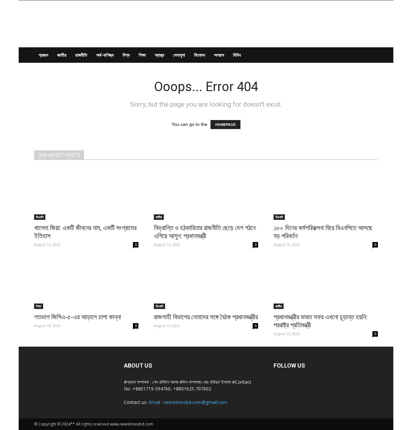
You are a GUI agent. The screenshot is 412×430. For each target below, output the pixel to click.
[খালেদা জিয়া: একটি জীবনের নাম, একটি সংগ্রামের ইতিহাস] (86, 194)
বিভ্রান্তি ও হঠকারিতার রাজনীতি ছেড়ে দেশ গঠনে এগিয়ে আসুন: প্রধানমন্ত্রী (205, 232)
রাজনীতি (81, 55)
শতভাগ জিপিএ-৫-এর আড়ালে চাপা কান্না (77, 317)
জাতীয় (61, 55)
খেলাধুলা (179, 55)
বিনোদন (199, 55)
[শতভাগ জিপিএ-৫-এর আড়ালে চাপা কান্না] (86, 283)
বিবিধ (237, 55)
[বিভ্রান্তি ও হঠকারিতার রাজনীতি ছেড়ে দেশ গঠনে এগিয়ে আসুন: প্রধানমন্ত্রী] (206, 194)
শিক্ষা (142, 55)
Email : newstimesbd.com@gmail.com (188, 402)
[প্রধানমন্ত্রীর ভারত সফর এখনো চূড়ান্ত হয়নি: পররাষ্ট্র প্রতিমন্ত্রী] (326, 283)
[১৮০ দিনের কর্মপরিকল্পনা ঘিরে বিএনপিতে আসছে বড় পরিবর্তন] (326, 194)
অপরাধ (219, 55)
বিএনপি (39, 217)
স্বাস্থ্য (159, 55)
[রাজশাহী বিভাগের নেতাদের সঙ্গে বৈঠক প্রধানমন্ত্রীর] (206, 283)
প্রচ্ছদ (43, 55)
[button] (370, 55)
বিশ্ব (126, 55)
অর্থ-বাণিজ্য (105, 55)
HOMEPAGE (225, 124)
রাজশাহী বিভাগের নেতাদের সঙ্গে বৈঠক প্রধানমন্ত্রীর (206, 317)
